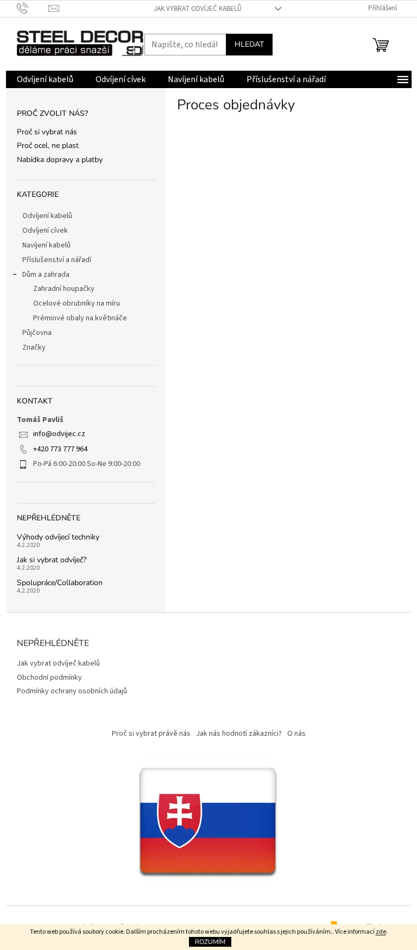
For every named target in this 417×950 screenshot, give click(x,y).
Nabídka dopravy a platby (60, 160)
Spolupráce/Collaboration (60, 583)
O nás (296, 733)
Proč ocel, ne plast (48, 145)
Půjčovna (37, 332)
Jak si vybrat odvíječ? (51, 560)
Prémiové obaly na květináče (80, 318)
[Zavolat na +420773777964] (33, 8)
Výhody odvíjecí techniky (58, 537)
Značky (34, 347)
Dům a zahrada (46, 274)
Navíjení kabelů (46, 245)
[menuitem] (45, 79)
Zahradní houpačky (63, 288)
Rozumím (210, 941)
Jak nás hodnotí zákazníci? (239, 733)
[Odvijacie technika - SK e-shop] (208, 819)
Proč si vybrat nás (47, 132)
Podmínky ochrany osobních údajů (72, 691)
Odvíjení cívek (45, 230)
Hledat (249, 44)
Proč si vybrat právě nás (151, 733)
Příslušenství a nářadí (56, 259)
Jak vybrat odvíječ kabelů (198, 9)
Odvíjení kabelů (47, 215)
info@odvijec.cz (59, 434)
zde (381, 931)
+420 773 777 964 (60, 449)
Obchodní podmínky (49, 677)
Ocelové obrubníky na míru (76, 303)
